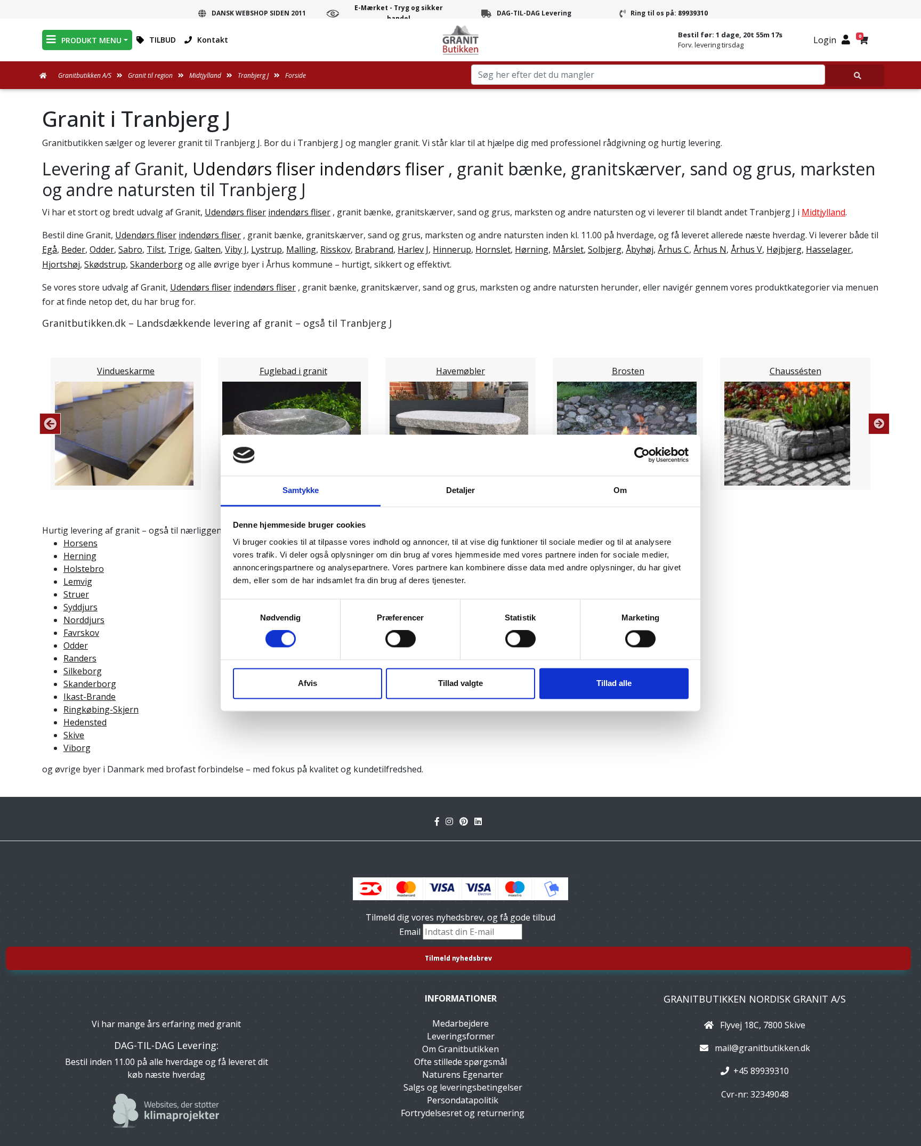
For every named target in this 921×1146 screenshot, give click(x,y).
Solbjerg (604, 249)
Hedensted (85, 722)
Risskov (335, 249)
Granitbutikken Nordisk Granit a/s (755, 998)
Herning (79, 556)
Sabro (130, 249)
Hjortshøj (61, 264)
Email (411, 932)
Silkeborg (82, 671)
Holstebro (83, 569)
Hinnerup (452, 249)
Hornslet (493, 249)
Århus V (746, 249)
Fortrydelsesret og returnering (462, 1113)
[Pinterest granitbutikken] (466, 821)
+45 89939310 (761, 1071)
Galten (208, 249)
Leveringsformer (461, 1036)
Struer (76, 594)
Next (879, 423)
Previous (50, 423)
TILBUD (162, 40)
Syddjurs (80, 607)
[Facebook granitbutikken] (440, 821)
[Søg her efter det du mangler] (855, 75)
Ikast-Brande (89, 697)
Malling (301, 249)
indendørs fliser (381, 168)
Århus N (709, 249)
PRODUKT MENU (91, 40)
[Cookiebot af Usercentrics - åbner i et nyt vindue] (642, 455)
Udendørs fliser (253, 168)
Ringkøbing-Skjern (101, 709)
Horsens (80, 543)
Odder (102, 249)
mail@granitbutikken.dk (762, 1048)
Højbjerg (784, 249)
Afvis (307, 683)
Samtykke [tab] (300, 490)
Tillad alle (614, 683)
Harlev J (413, 249)
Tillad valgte (460, 683)
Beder (73, 249)
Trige (179, 249)
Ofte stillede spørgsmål (460, 1062)
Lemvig (77, 581)
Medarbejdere (460, 1023)
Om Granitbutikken (460, 1049)
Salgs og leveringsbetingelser (462, 1087)
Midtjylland (823, 212)
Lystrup (266, 249)
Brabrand (374, 249)
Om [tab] (620, 490)
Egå (49, 249)
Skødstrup (105, 264)
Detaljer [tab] (460, 490)
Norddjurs (83, 620)
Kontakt (212, 40)
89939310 (693, 13)
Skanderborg (156, 264)
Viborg (77, 748)
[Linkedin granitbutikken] (480, 821)
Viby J (236, 249)
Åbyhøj (639, 249)
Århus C (673, 249)
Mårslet (568, 249)
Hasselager (828, 249)
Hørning (531, 249)
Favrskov (81, 633)
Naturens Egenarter (462, 1074)
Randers (79, 658)
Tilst (155, 249)
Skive (73, 735)
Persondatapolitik (462, 1100)
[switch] (400, 639)
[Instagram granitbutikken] (452, 821)
